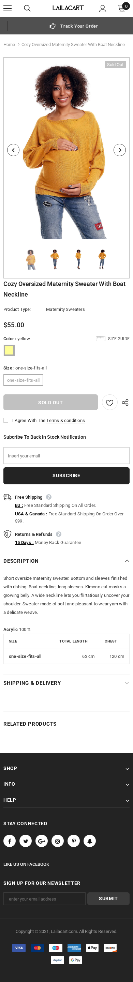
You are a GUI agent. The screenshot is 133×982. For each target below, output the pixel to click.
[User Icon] (102, 8)
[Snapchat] (90, 841)
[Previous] (13, 150)
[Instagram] (57, 841)
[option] (66, 25)
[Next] (120, 150)
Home (9, 44)
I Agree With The (28, 420)
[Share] (124, 402)
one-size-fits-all (23, 380)
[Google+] (41, 841)
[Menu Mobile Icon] (7, 8)
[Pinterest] (74, 841)
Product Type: (17, 309)
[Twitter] (25, 841)
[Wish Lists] (110, 402)
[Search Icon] (34, 8)
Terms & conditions (65, 420)
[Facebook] (9, 841)
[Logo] (68, 8)
